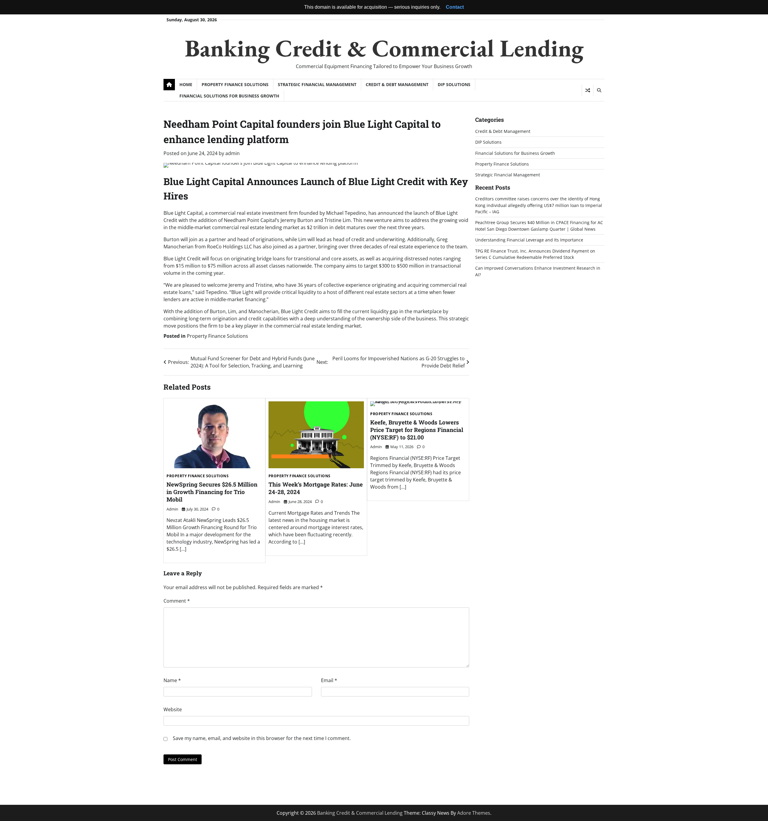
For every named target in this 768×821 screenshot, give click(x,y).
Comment (177, 601)
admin (232, 153)
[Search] (598, 90)
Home (185, 84)
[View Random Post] (587, 90)
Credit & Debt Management (397, 84)
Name (172, 680)
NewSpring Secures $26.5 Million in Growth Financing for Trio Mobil (211, 492)
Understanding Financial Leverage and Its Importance (529, 240)
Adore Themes (473, 813)
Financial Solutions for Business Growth (229, 96)
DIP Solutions (454, 84)
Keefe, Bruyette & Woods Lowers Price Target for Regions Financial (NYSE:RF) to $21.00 (416, 429)
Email (329, 680)
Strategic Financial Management (317, 84)
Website (173, 709)
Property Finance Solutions (235, 84)
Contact (455, 7)
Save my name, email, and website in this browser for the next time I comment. (262, 738)
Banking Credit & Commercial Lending (384, 48)
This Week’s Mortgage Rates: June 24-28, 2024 (315, 488)
